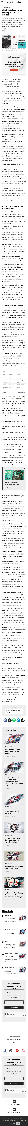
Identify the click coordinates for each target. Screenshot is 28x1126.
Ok (18, 1123)
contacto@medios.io (14, 1112)
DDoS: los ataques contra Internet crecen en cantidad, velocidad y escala (11, 959)
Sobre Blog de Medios (14, 1039)
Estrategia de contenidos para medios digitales (13, 867)
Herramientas (9, 967)
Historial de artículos (14, 1036)
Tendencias (6, 7)
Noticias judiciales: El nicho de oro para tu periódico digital (12, 840)
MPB (8, 29)
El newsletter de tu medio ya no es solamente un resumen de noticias (11, 972)
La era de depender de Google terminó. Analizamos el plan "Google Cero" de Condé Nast (13, 781)
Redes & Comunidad (11, 929)
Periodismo (8, 915)
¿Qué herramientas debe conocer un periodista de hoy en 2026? (10, 921)
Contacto (14, 1042)
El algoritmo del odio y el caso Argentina (10, 932)
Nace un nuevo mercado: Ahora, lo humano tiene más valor (13, 812)
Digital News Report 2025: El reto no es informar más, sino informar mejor (13, 895)
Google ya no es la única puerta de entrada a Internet (13, 751)
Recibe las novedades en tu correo (14, 986)
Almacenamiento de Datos (13, 711)
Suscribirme (14, 1007)
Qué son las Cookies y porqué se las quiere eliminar (12, 484)
